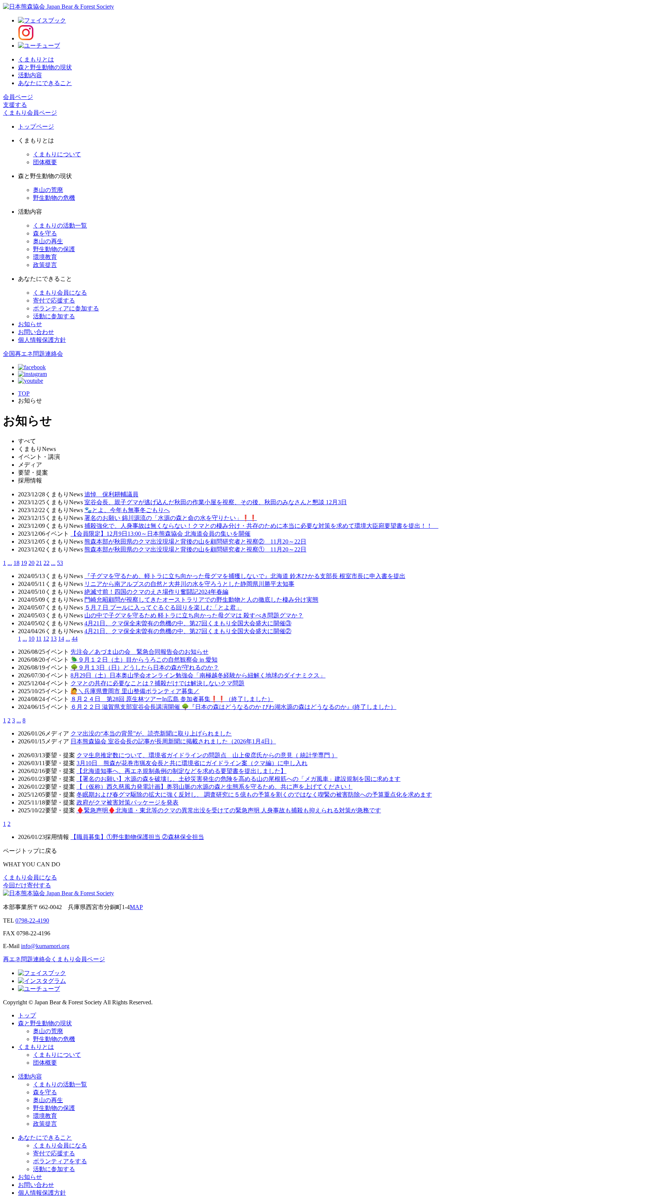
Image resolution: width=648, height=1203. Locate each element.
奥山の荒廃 (48, 190)
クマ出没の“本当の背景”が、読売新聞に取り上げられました (151, 733)
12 (46, 638)
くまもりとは (36, 59)
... (10, 563)
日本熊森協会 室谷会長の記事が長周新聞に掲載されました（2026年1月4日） (173, 741)
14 (61, 638)
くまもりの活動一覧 (60, 225)
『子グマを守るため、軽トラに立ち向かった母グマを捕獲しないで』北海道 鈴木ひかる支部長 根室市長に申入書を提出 (244, 576)
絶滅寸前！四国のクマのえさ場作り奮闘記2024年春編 (156, 592)
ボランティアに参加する (66, 308)
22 (47, 563)
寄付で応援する (54, 300)
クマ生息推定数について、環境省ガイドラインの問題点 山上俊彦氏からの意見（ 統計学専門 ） (207, 755)
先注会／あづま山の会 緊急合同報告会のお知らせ (139, 652)
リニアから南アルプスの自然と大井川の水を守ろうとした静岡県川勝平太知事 (189, 584)
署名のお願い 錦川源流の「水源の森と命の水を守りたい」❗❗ (170, 518)
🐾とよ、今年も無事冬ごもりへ (127, 510)
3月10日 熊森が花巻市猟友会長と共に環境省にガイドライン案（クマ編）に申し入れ (192, 763)
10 (31, 638)
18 (17, 563)
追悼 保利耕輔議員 (111, 494)
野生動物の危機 (54, 198)
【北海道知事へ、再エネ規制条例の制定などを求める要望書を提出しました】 (181, 771)
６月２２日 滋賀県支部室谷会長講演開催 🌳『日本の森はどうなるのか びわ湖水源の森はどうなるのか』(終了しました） (233, 707)
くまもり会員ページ (30, 112)
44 (75, 638)
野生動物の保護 (54, 249)
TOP (24, 393)
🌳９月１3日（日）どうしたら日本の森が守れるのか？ (144, 667)
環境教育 (45, 257)
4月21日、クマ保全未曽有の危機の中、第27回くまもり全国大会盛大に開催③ (187, 623)
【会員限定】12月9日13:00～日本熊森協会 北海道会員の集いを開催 (160, 533)
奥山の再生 (48, 241)
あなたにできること (45, 83)
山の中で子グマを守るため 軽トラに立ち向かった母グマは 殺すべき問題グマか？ (193, 615)
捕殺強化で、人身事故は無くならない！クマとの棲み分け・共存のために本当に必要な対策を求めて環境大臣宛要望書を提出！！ (261, 526)
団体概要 (45, 162)
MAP (136, 907)
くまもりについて (57, 154)
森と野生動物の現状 (45, 67)
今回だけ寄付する (27, 885)
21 (39, 563)
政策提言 (45, 265)
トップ (27, 1015)
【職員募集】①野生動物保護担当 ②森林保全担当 (137, 837)
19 (24, 563)
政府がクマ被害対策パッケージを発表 (127, 802)
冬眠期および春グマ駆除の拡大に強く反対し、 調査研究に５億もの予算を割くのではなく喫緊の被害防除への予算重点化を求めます (254, 794)
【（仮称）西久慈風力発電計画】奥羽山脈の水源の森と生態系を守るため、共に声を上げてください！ (214, 787)
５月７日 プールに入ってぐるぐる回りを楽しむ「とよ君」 (163, 607)
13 (54, 638)
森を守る (45, 233)
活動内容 (30, 75)
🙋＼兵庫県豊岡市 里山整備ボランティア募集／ (135, 691)
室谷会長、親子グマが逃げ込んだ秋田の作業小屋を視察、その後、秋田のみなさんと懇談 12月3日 (215, 502)
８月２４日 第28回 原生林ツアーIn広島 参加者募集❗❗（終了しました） (171, 699)
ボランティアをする (60, 1161)
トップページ (36, 126)
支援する (15, 105)
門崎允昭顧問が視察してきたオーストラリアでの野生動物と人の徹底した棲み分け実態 (201, 599)
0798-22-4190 (32, 920)
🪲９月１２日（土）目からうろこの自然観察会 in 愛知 (144, 659)
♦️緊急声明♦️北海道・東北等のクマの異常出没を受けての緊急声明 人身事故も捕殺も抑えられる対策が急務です (228, 810)
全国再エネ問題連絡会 (33, 354)
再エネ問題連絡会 (27, 959)
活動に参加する (54, 316)
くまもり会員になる (60, 292)
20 (31, 563)
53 (60, 563)
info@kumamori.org (45, 946)
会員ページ (18, 97)
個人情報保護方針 (42, 340)
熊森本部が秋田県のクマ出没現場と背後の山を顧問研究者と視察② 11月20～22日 (195, 541)
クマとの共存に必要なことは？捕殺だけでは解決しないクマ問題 (157, 683)
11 (39, 638)
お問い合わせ (36, 332)
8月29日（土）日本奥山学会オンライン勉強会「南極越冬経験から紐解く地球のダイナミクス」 (198, 675)
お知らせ (30, 324)
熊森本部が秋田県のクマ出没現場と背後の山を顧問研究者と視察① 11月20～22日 (195, 549)
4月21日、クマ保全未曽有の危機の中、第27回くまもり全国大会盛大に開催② (187, 631)
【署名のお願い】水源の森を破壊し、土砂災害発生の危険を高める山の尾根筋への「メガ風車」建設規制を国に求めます (238, 779)
